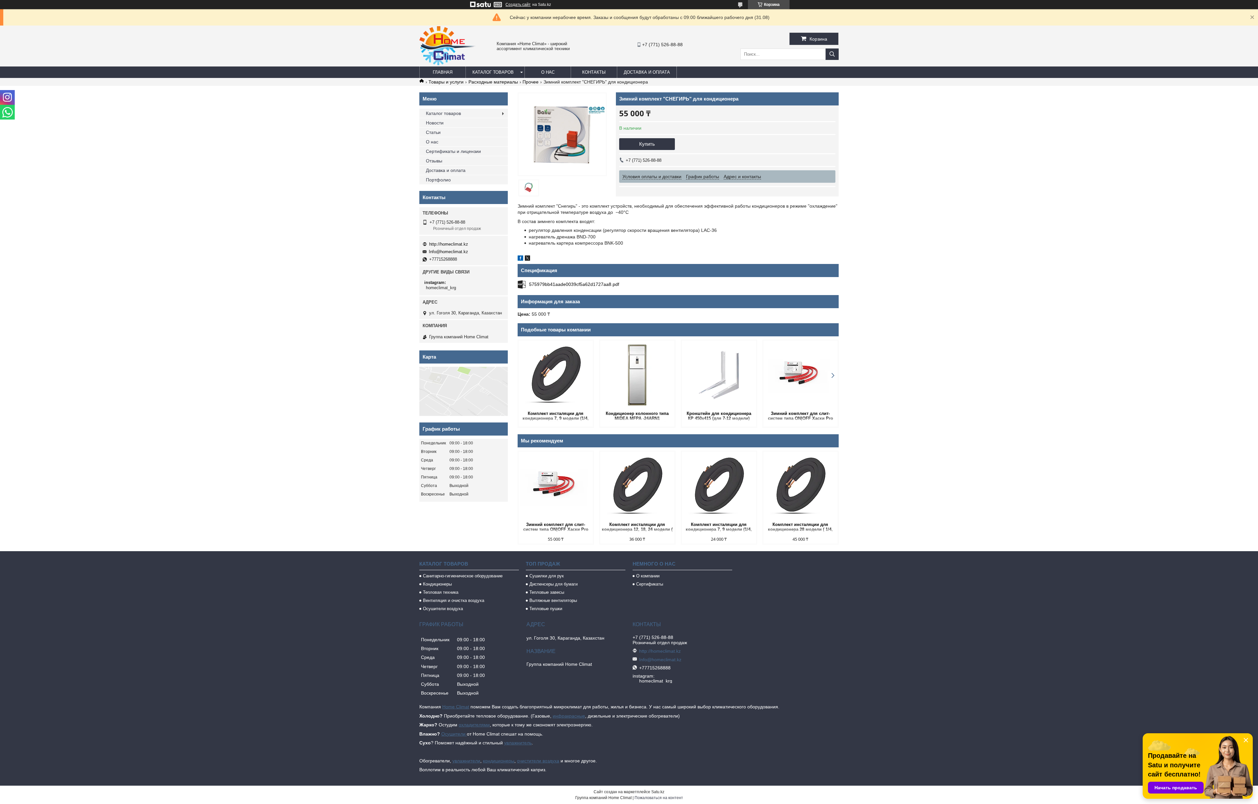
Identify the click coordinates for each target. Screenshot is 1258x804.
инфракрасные (569, 716)
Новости (435, 122)
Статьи (433, 132)
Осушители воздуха (443, 608)
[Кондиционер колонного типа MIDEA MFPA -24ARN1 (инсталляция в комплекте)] (637, 375)
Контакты (594, 72)
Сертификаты (649, 584)
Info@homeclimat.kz (448, 251)
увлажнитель (518, 742)
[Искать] (832, 54)
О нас (548, 72)
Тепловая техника (440, 592)
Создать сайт (518, 4)
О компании (647, 575)
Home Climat (455, 706)
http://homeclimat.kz (448, 244)
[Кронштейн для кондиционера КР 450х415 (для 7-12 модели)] (718, 375)
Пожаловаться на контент (659, 797)
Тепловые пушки (545, 608)
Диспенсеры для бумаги (553, 584)
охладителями (474, 724)
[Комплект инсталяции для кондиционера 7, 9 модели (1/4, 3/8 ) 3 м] (555, 375)
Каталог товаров (493, 72)
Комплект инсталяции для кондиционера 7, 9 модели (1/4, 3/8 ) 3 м (556, 416)
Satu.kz (657, 792)
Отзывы (434, 160)
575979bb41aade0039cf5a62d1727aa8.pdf (574, 284)
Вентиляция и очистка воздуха (453, 600)
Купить (647, 144)
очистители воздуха (538, 760)
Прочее (531, 81)
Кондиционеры (437, 584)
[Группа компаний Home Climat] (447, 63)
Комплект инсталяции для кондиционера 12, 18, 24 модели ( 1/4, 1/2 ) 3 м (637, 527)
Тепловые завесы (546, 592)
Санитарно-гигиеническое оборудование (463, 575)
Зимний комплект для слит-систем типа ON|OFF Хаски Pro (800, 416)
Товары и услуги (446, 81)
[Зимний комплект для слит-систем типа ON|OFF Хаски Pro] (800, 375)
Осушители (454, 734)
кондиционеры (498, 760)
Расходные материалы (493, 81)
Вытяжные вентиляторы (553, 600)
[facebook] (520, 259)
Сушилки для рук (546, 575)
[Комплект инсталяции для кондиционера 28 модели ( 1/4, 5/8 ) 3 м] (800, 486)
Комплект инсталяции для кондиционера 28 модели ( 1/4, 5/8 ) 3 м (800, 527)
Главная (442, 72)
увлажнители (466, 760)
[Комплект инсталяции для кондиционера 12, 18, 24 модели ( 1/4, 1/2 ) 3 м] (637, 486)
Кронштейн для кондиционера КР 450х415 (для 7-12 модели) (719, 416)
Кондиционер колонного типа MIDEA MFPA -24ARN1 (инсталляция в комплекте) (637, 416)
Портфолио (438, 179)
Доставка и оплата (647, 72)
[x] (527, 259)
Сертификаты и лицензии (453, 151)
